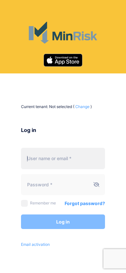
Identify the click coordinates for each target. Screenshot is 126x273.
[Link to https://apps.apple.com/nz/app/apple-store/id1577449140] (63, 60)
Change (82, 106)
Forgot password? (85, 203)
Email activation (35, 244)
